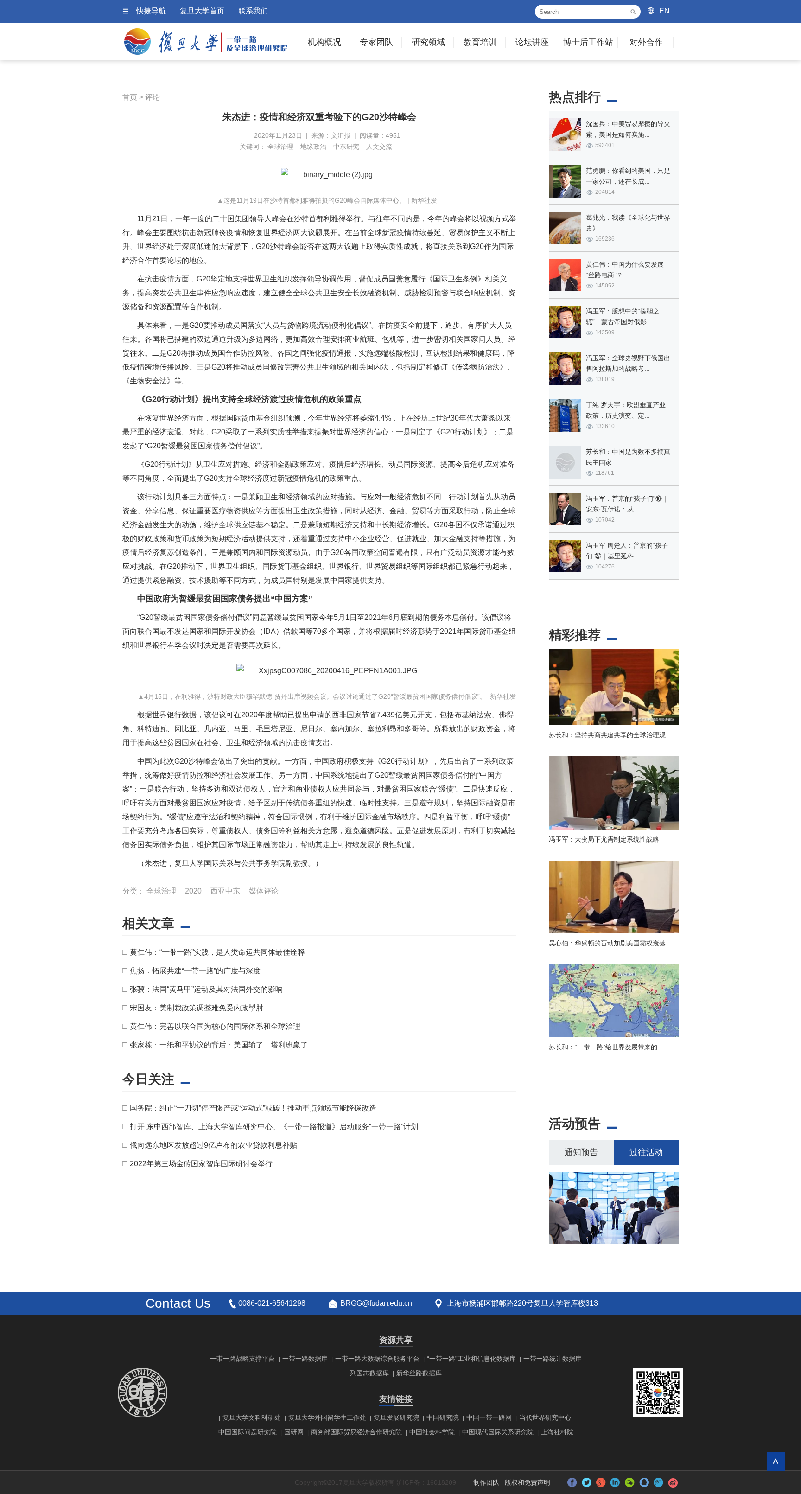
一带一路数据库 (305, 1358)
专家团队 (376, 42)
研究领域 (428, 42)
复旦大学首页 (202, 11)
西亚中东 (225, 891)
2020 (193, 891)
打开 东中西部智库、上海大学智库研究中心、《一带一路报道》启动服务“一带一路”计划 (274, 1126)
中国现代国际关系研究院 (498, 1432)
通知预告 (581, 1152)
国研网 (294, 1432)
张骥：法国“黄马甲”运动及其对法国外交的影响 (206, 989)
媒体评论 (264, 891)
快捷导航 (151, 11)
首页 (129, 97)
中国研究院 (442, 1417)
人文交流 (379, 146)
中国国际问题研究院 (247, 1432)
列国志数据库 (369, 1373)
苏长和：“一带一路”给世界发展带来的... (606, 1047)
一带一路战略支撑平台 (242, 1358)
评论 (152, 97)
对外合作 (646, 42)
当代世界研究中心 (545, 1417)
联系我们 (253, 11)
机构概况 (324, 42)
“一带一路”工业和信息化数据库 (471, 1358)
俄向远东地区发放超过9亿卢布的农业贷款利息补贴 (213, 1145)
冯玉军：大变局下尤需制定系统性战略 (604, 839)
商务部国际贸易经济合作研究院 (356, 1432)
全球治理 (280, 146)
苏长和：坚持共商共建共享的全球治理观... (610, 735)
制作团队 (486, 1482)
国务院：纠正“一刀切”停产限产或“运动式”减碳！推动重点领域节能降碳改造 (253, 1108)
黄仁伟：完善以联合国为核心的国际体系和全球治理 (215, 1026)
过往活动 (646, 1152)
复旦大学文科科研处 (251, 1417)
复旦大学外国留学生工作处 (327, 1417)
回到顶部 (776, 1461)
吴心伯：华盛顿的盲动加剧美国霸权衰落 (607, 943)
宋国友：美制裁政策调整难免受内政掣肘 (196, 1008)
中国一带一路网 (489, 1417)
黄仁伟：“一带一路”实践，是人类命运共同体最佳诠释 (217, 952)
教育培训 (480, 42)
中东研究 (346, 146)
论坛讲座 (532, 42)
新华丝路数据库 (419, 1373)
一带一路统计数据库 (552, 1358)
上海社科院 (557, 1432)
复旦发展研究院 (396, 1417)
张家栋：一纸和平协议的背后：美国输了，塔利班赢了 (219, 1045)
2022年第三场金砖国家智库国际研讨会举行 (201, 1164)
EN (664, 11)
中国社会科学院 (432, 1432)
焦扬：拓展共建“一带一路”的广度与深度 (195, 971)
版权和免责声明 (527, 1482)
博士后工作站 (588, 42)
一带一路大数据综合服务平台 (377, 1358)
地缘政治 (313, 146)
